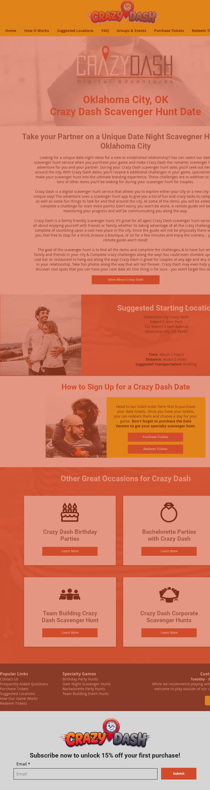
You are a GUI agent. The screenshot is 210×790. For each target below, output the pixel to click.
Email (21, 764)
